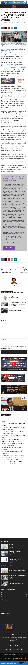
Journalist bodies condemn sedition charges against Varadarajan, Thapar (6, 270)
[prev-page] (2, 315)
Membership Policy (12, 654)
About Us (6, 654)
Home (2, 9)
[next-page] (4, 315)
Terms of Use (6, 656)
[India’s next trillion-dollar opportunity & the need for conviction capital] (4, 559)
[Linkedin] (15, 28)
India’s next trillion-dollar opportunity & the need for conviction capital (15, 559)
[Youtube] (21, 649)
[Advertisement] (14, 489)
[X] (5, 28)
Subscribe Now (9, 247)
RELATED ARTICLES (7, 292)
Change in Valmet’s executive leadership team (17, 296)
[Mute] (22, 369)
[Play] (3, 369)
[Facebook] (2, 28)
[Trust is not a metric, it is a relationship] (4, 553)
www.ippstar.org (7, 238)
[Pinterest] (9, 28)
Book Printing (7, 9)
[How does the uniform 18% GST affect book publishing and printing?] (4, 583)
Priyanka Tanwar (6, 24)
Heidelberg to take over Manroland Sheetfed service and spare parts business (17, 546)
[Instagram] (10, 649)
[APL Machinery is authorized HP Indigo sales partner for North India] (4, 304)
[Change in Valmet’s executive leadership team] (4, 297)
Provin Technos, (6, 64)
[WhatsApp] (12, 28)
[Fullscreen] (25, 369)
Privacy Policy (20, 654)
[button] (2, 6)
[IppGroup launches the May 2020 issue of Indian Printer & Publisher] (4, 570)
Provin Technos (5, 49)
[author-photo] (14, 283)
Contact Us (22, 656)
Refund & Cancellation (14, 656)
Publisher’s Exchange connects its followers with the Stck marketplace (21, 270)
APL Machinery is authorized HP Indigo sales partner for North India (17, 304)
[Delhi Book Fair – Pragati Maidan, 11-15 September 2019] (4, 577)
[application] (14, 364)
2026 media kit (13, 227)
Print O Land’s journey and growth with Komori (17, 309)
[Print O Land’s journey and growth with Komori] (4, 310)
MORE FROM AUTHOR (18, 292)
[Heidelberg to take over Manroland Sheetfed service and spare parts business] (4, 546)
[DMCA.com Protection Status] (5, 614)
